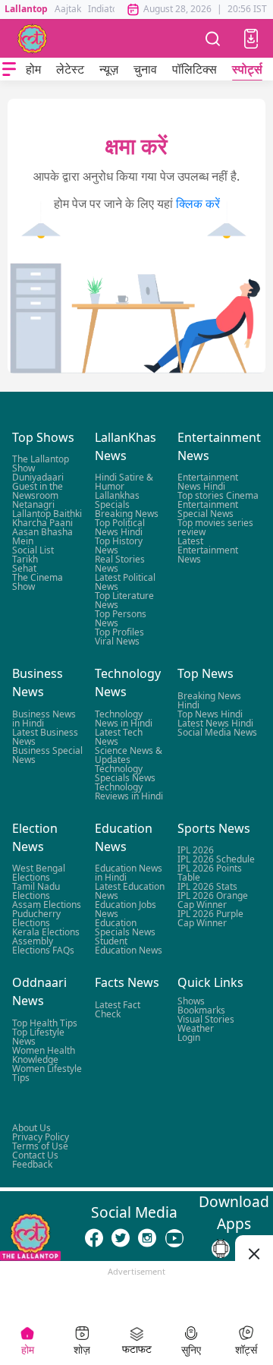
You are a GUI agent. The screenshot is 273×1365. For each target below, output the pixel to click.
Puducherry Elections (36, 918)
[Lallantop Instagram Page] (147, 1237)
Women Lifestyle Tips (47, 1072)
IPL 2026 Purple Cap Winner (210, 918)
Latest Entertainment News (207, 550)
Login (188, 1036)
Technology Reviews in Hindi (129, 791)
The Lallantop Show (40, 463)
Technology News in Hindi (123, 719)
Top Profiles (119, 632)
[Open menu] (9, 69)
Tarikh (25, 559)
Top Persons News (120, 618)
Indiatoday (110, 8)
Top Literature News (124, 600)
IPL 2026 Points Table (209, 873)
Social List (33, 550)
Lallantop (26, 8)
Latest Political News (125, 582)
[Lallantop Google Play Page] (221, 1249)
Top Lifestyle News (38, 1036)
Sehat (24, 568)
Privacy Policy (40, 1136)
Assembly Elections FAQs (43, 946)
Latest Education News (130, 891)
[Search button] (213, 38)
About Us (31, 1127)
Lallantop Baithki (47, 513)
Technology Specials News (125, 773)
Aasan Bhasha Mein (42, 536)
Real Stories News (120, 564)
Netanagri (33, 504)
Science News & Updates (128, 755)
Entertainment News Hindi (207, 482)
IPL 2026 (195, 849)
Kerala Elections (46, 931)
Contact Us (35, 1155)
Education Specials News (125, 927)
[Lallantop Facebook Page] (94, 1237)
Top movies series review (215, 527)
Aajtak (68, 8)
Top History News (119, 545)
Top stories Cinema (218, 495)
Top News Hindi (210, 714)
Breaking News (126, 513)
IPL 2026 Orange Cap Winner (212, 900)
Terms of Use (40, 1146)
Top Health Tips (44, 1022)
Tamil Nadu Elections (36, 891)
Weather (195, 1027)
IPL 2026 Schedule (216, 859)
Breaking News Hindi (209, 700)
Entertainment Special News (207, 509)
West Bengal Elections (38, 873)
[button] (251, 39)
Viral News (117, 641)
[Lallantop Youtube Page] (174, 1237)
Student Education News (128, 946)
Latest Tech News (119, 737)
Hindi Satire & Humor (124, 482)
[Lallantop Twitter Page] (120, 1237)
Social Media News (217, 732)
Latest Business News (45, 737)
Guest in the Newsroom (37, 491)
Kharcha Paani (42, 522)
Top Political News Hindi (120, 527)
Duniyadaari (38, 477)
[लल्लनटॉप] (32, 39)
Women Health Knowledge (43, 1054)
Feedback (32, 1164)
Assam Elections (46, 904)
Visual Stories (205, 1018)
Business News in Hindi (44, 719)
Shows (191, 1000)
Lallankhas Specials (117, 500)
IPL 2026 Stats (207, 886)
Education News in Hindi (128, 873)
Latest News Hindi (215, 723)
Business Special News (47, 755)
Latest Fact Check (117, 1009)
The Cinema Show (37, 582)
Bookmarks (201, 1009)
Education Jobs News (125, 909)
